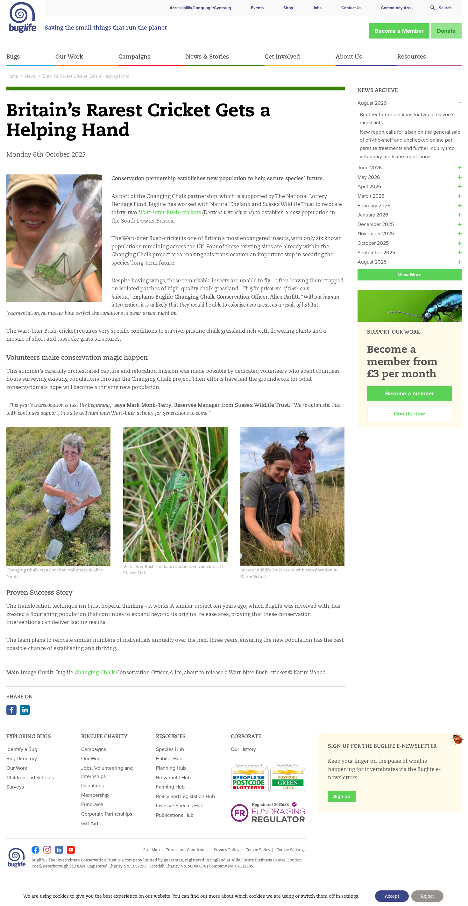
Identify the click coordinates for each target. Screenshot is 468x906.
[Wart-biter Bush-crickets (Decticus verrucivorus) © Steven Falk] (175, 494)
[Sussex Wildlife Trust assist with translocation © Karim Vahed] (292, 495)
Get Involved (282, 56)
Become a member (409, 393)
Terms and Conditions (187, 849)
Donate (446, 31)
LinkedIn (25, 710)
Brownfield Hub (173, 777)
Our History (243, 749)
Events (257, 8)
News (30, 76)
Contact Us (351, 8)
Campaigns (134, 56)
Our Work (69, 56)
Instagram (47, 850)
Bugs (13, 56)
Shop (288, 8)
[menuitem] (30, 57)
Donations (92, 785)
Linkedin (59, 850)
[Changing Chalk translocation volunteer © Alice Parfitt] (58, 495)
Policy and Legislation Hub (185, 796)
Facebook (11, 710)
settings (349, 896)
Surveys (15, 786)
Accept (392, 896)
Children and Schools (30, 777)
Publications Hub (175, 814)
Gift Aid (89, 823)
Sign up (341, 796)
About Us (349, 56)
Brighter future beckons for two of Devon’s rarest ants (407, 118)
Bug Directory (21, 758)
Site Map (151, 849)
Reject (427, 896)
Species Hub (170, 749)
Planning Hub (171, 767)
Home (12, 76)
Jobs (317, 8)
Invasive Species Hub (179, 805)
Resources (411, 56)
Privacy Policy (226, 849)
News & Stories (207, 56)
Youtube (71, 850)
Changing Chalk (94, 672)
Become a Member (399, 31)
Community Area (397, 8)
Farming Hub (170, 786)
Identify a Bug (21, 749)
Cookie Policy (257, 849)
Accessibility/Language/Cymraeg (200, 8)
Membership (95, 794)
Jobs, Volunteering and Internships (107, 772)
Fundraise (92, 804)
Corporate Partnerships (106, 813)
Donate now (409, 413)
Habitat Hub (169, 758)
